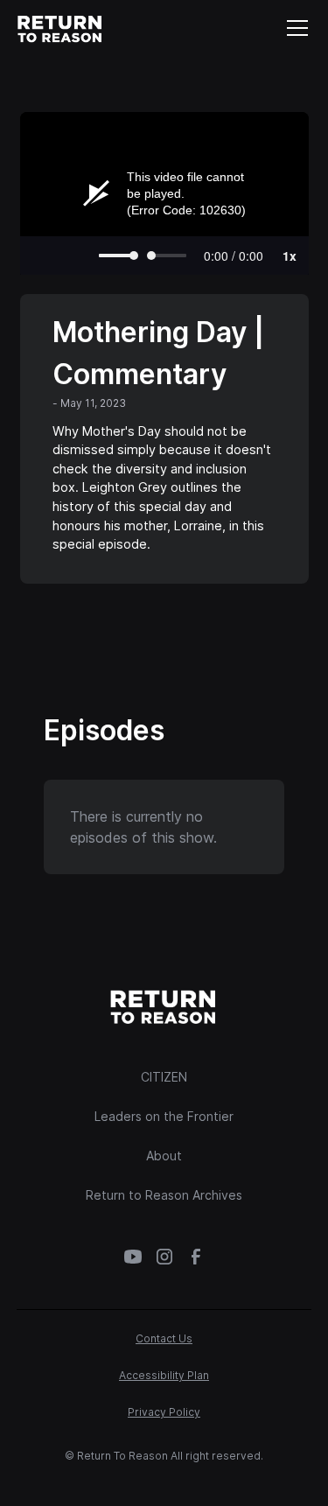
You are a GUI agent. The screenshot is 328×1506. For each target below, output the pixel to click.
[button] (293, 28)
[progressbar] (233, 255)
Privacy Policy (164, 1411)
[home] (60, 28)
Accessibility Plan (164, 1375)
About (164, 1155)
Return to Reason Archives (164, 1194)
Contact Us (164, 1338)
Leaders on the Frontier (164, 1116)
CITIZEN (164, 1076)
